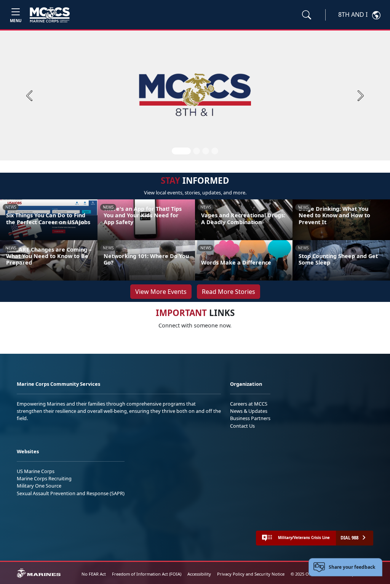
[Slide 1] (181, 151)
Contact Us (242, 425)
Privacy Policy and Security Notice (251, 574)
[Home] (50, 14)
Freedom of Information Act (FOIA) (146, 574)
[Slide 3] (205, 151)
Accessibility (199, 574)
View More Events (161, 291)
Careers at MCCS (248, 403)
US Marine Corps (35, 471)
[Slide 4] (214, 151)
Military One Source (39, 485)
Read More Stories (228, 291)
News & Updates (248, 411)
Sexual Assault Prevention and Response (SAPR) (71, 493)
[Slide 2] (196, 151)
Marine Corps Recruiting (44, 478)
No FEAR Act (94, 574)
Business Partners (250, 418)
